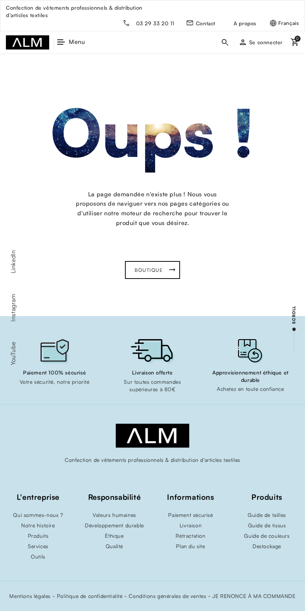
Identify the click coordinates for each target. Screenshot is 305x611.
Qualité (114, 546)
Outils (38, 556)
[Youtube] (137, 475)
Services (38, 546)
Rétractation (190, 536)
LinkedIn (13, 261)
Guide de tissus (267, 525)
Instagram (13, 307)
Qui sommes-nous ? (38, 515)
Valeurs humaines (114, 515)
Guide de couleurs (266, 536)
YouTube (13, 353)
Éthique (114, 536)
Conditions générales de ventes (167, 596)
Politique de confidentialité (90, 596)
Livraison (191, 525)
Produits (38, 536)
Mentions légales (30, 596)
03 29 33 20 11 (155, 23)
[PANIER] (293, 42)
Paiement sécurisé (190, 515)
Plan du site (190, 546)
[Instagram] (152, 475)
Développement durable (114, 525)
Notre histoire (38, 525)
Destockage (267, 546)
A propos (245, 23)
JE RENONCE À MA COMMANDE (253, 596)
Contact (205, 23)
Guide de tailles (267, 515)
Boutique (149, 270)
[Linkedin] (167, 475)
